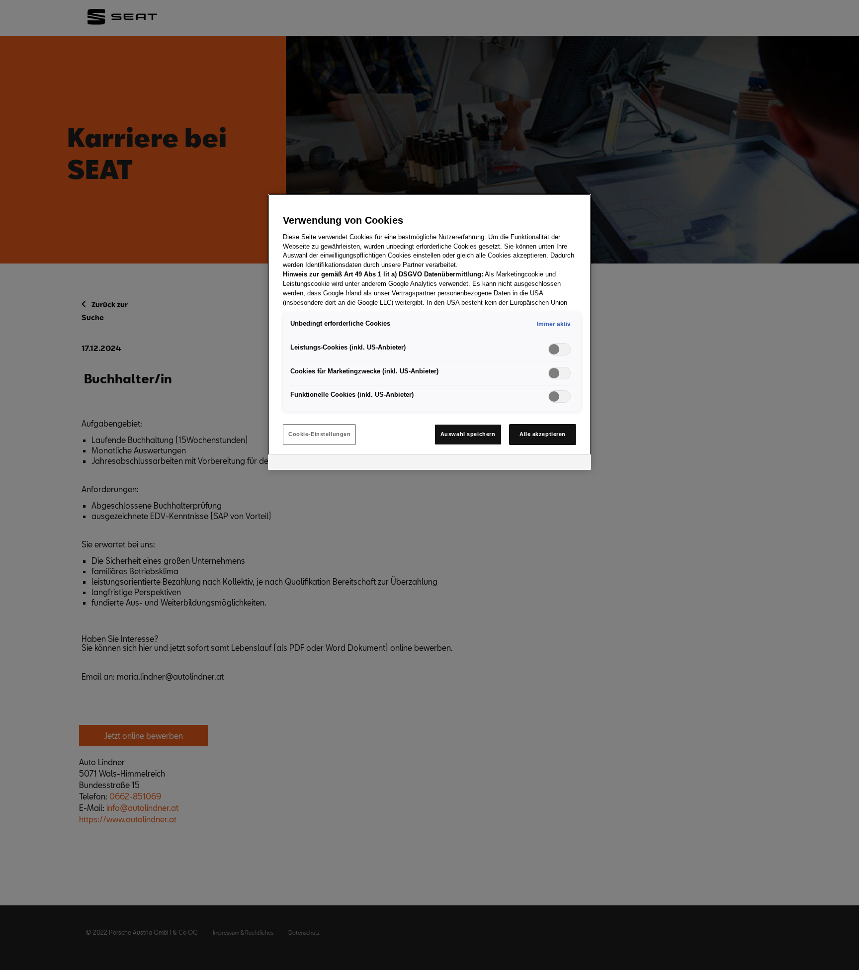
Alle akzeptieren (542, 434)
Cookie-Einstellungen (319, 434)
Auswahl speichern (468, 434)
